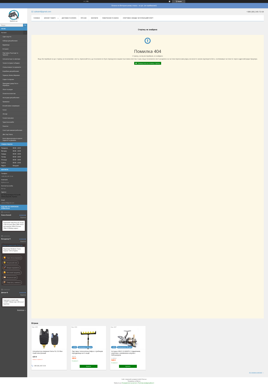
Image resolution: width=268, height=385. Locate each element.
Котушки (5, 49)
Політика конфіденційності (146, 383)
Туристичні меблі (8, 122)
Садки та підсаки (8, 79)
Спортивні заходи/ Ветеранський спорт (138, 18)
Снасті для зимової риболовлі (12, 130)
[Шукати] (25, 25)
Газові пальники (8, 118)
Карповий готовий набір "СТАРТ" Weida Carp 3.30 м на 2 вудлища (13, 302)
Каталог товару (50, 18)
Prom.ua (144, 379)
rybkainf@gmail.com (7, 203)
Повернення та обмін (110, 18)
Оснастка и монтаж (9, 93)
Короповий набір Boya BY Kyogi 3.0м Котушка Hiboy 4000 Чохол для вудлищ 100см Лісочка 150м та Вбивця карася (13, 225)
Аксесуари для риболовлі (11, 98)
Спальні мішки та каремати (12, 67)
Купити (88, 366)
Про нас (84, 18)
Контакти (94, 18)
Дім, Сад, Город (8, 134)
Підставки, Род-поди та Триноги (10, 54)
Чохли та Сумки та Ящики (11, 63)
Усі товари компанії (255, 372)
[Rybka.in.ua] (14, 15)
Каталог (4, 32)
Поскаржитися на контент (129, 383)
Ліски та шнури (8, 89)
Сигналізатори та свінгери (11, 59)
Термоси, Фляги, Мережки (11, 75)
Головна (37, 18)
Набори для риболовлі (10, 41)
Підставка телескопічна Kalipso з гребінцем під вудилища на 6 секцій (87, 352)
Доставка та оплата (69, 18)
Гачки (4, 110)
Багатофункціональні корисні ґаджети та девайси (12, 139)
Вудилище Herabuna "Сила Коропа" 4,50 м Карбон (12, 250)
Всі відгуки (20, 310)
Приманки (6, 102)
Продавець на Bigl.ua (134, 381)
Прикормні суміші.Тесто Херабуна (10, 84)
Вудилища (6, 45)
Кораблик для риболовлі (11, 71)
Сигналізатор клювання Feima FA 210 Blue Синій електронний (47, 352)
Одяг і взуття (7, 37)
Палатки (5, 126)
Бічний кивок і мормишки (11, 106)
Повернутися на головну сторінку (149, 63)
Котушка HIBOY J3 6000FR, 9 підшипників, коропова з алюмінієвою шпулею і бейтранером (125, 353)
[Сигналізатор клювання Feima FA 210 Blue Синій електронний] (49, 338)
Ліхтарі (5, 114)
